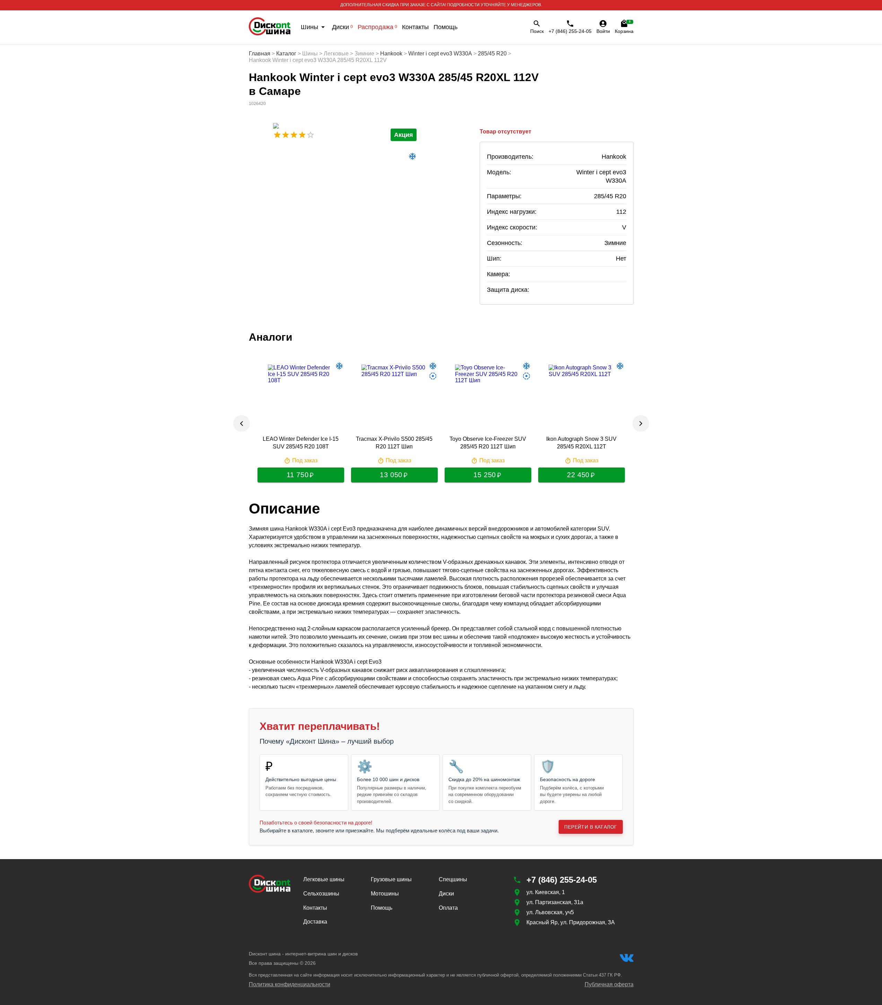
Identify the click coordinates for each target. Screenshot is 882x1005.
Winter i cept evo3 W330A (440, 53)
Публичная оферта (609, 984)
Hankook (391, 53)
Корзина (624, 27)
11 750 (297, 475)
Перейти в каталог (590, 827)
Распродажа (377, 27)
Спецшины (453, 879)
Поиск (537, 31)
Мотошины (385, 894)
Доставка (315, 922)
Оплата (448, 908)
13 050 (391, 475)
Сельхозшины (321, 894)
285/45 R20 (492, 53)
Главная (259, 53)
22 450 (578, 475)
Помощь (445, 27)
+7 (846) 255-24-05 (570, 31)
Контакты (415, 27)
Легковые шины (323, 879)
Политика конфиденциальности (289, 984)
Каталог (286, 53)
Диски (342, 27)
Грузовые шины (391, 879)
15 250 (484, 475)
